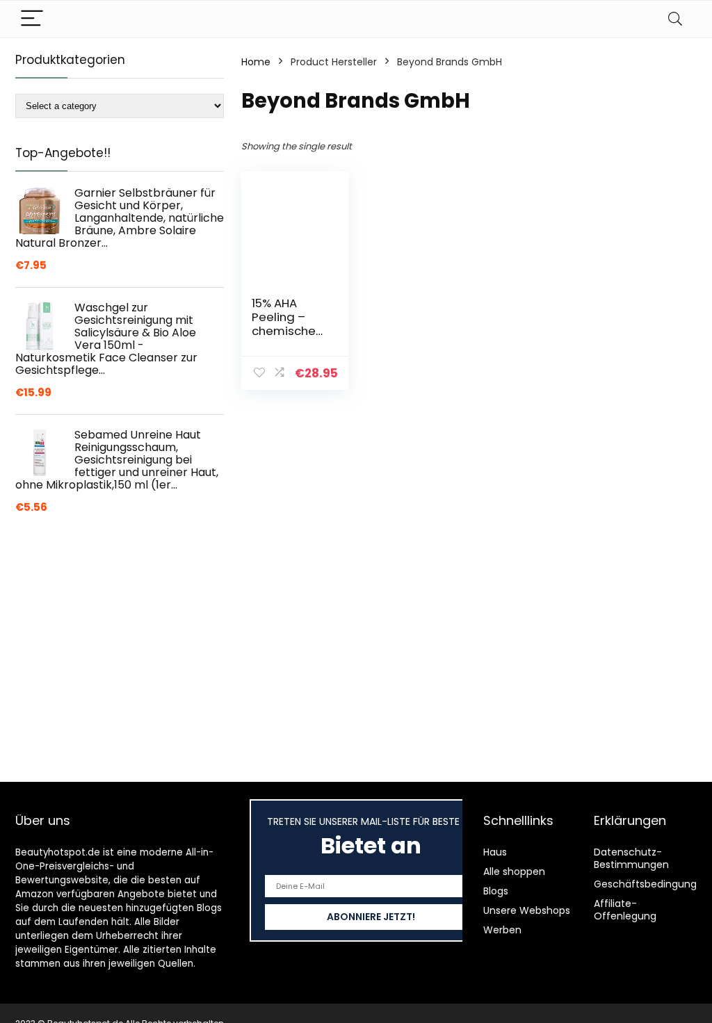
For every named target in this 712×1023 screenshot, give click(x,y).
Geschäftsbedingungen (651, 884)
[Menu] (32, 19)
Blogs (495, 891)
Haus (495, 852)
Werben (502, 930)
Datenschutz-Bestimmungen (631, 858)
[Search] (675, 19)
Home (255, 62)
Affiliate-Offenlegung (625, 910)
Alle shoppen (514, 871)
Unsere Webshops (526, 910)
